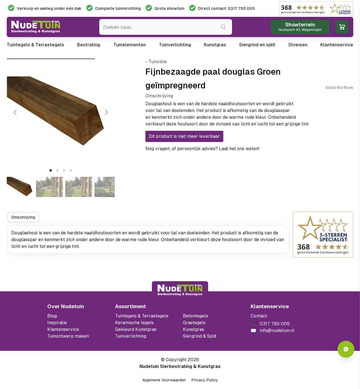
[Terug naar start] (180, 290)
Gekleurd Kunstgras (136, 329)
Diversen (298, 44)
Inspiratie (57, 322)
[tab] (50, 170)
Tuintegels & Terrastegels (35, 44)
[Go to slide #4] (108, 187)
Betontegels (195, 316)
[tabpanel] (148, 240)
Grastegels (194, 322)
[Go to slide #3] (78, 187)
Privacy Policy (205, 380)
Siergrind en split (257, 44)
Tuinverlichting (175, 44)
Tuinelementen (129, 44)
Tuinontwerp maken (68, 336)
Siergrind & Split (200, 336)
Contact (259, 316)
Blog (52, 316)
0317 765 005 (275, 148)
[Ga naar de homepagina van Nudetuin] (35, 27)
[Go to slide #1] (20, 187)
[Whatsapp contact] (346, 349)
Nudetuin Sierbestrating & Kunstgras (180, 366)
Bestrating (88, 44)
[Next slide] (106, 112)
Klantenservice (336, 44)
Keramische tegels (134, 322)
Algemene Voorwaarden (164, 380)
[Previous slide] (15, 112)
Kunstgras (215, 44)
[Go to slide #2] (49, 187)
